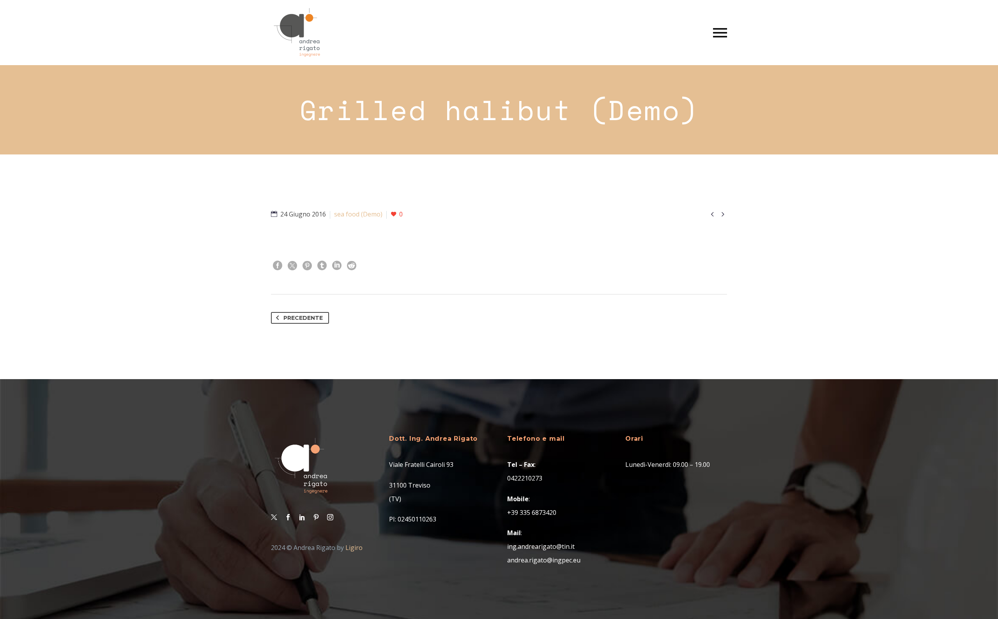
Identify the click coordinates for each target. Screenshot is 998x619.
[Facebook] (277, 265)
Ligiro (354, 547)
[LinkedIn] (337, 265)
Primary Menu (720, 33)
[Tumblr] (322, 265)
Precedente (303, 317)
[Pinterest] (307, 265)
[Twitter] (292, 265)
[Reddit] (351, 265)
